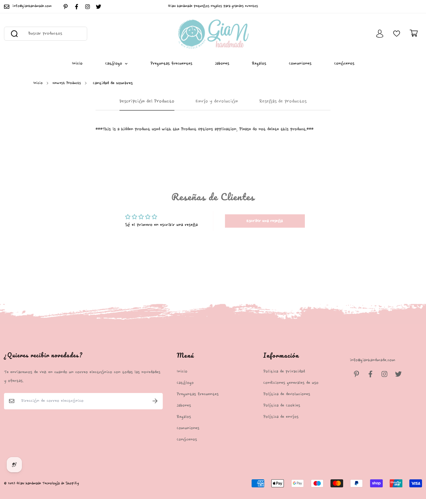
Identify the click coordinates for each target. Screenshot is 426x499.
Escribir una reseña (265, 221)
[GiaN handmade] (213, 34)
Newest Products (67, 83)
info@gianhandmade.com (372, 360)
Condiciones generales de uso (291, 383)
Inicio (77, 63)
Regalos (259, 63)
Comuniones (300, 63)
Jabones (222, 63)
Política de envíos (281, 417)
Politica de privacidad (284, 371)
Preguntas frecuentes (171, 63)
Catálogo (113, 63)
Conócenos (344, 63)
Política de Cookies (281, 405)
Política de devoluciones (286, 394)
